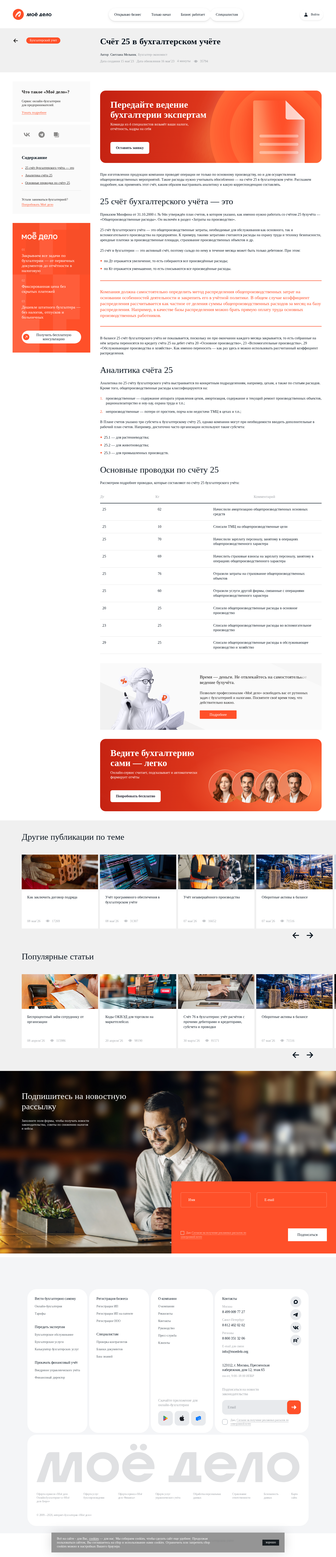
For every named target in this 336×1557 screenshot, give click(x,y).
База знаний (104, 1356)
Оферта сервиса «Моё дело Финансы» (130, 1495)
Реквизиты (165, 1313)
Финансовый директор (50, 1377)
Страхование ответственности (241, 1495)
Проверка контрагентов (111, 1342)
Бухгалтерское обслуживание (54, 1334)
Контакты (164, 1321)
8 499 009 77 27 (233, 1312)
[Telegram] (295, 1314)
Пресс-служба (167, 1335)
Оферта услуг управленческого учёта (167, 1495)
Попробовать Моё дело (37, 204)
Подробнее (218, 715)
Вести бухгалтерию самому (55, 1299)
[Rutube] (295, 1340)
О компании (167, 1299)
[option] (60, 892)
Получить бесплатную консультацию (53, 337)
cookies (94, 1538)
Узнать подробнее (34, 112)
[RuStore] (198, 1418)
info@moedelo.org (235, 1351)
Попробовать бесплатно (135, 796)
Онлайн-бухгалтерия (48, 1306)
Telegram (42, 134)
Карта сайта (294, 1495)
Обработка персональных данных (207, 1495)
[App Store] (182, 1418)
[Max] (295, 1301)
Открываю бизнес (127, 14)
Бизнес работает (193, 14)
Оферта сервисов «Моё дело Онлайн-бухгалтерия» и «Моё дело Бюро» (53, 1497)
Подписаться (307, 1235)
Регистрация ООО (108, 1321)
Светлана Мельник (123, 54)
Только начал (161, 14)
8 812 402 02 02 (233, 1325)
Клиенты (164, 1343)
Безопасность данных (271, 1495)
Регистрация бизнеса (112, 1299)
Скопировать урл (56, 134)
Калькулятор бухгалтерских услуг (57, 1349)
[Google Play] (165, 1418)
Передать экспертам (50, 1327)
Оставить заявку (130, 148)
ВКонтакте (27, 134)
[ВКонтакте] (295, 1327)
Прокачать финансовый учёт (56, 1362)
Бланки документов (109, 1349)
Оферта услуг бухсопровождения (93, 1495)
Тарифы (40, 1313)
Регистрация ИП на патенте (114, 1313)
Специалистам (227, 14)
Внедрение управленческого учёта (57, 1370)
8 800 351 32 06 (233, 1338)
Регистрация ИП (107, 1306)
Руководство (166, 1328)
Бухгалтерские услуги (49, 1342)
